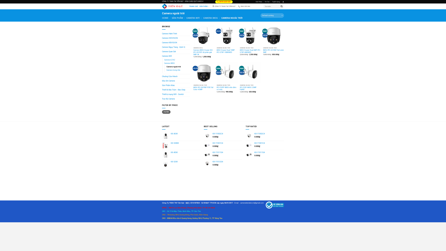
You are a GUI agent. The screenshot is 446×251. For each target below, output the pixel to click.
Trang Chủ (193, 6)
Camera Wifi (193, 18)
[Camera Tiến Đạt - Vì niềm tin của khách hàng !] (174, 6)
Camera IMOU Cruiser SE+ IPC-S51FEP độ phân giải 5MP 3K (203, 52)
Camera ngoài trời (173, 67)
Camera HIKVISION (170, 38)
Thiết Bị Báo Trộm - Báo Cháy (173, 90)
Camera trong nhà (173, 70)
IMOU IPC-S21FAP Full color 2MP (273, 51)
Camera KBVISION (169, 42)
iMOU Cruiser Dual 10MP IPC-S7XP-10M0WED (226, 51)
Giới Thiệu (259, 2)
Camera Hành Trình (169, 34)
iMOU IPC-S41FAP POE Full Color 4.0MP (203, 88)
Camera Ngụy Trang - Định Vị (173, 47)
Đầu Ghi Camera (168, 81)
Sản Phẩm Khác (168, 85)
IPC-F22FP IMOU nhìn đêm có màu (226, 88)
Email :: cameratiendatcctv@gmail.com (249, 203)
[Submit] (282, 6)
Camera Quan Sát (169, 51)
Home (165, 18)
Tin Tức (267, 2)
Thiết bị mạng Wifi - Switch (173, 94)
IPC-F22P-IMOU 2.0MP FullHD (248, 88)
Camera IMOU (210, 18)
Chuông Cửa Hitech (169, 76)
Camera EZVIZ (169, 60)
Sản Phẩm (203, 6)
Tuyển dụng (276, 2)
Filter (166, 112)
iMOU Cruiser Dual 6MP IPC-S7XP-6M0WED (250, 51)
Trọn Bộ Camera (168, 99)
